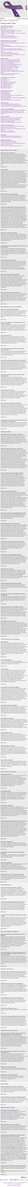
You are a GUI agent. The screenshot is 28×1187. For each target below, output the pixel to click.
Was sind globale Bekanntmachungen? (8, 83)
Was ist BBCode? (4, 78)
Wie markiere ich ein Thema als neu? (7, 74)
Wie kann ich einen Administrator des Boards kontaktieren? (11, 145)
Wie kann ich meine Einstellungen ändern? (8, 41)
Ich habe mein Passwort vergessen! (7, 35)
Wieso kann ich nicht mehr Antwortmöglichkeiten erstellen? (11, 64)
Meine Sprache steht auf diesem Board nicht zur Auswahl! (11, 48)
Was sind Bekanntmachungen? (6, 84)
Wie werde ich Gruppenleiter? (6, 96)
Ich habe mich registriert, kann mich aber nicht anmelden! (11, 30)
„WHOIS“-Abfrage (16, 1141)
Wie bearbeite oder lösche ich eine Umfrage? (9, 65)
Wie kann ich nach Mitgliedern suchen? (8, 121)
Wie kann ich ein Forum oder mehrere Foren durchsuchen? (11, 117)
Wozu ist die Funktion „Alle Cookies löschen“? (9, 37)
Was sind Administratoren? (5, 91)
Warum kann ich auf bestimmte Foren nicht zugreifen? (10, 66)
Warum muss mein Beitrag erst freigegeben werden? (10, 73)
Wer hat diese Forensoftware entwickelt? (8, 141)
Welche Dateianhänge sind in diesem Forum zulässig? (10, 136)
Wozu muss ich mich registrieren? (7, 27)
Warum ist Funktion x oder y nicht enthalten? (9, 142)
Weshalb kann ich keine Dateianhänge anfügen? (9, 67)
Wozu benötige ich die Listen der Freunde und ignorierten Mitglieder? (13, 110)
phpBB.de (13, 369)
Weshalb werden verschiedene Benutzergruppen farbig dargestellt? (13, 97)
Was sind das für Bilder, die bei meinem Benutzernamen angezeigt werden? (13, 50)
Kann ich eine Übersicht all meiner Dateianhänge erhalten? (11, 137)
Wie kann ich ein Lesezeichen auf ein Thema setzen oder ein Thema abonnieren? (13, 129)
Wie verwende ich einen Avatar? (6, 52)
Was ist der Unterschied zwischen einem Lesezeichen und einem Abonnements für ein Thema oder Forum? (12, 127)
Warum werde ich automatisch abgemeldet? (9, 36)
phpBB (10, 1183)
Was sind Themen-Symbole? (6, 87)
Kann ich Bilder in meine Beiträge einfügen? (8, 82)
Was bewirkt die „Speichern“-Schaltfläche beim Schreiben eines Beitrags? (12, 72)
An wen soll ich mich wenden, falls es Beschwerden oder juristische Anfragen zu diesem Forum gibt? (13, 144)
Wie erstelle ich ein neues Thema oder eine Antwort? (10, 59)
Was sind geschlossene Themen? (7, 86)
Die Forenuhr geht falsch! (5, 45)
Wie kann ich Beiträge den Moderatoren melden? (9, 70)
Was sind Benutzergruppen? (6, 94)
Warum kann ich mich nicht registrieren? (8, 29)
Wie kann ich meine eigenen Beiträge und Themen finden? (11, 122)
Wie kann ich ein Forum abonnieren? (7, 130)
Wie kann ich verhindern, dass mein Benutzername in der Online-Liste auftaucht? (13, 44)
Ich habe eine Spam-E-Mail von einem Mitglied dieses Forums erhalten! (13, 106)
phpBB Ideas (7, 1128)
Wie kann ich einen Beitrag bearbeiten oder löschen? (10, 60)
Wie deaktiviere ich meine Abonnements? (8, 132)
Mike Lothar (11, 1182)
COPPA (16, 211)
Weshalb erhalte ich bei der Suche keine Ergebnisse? (10, 118)
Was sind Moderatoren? (5, 93)
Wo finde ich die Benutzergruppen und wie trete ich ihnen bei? (12, 95)
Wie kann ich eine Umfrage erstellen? (7, 63)
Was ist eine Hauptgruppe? (6, 98)
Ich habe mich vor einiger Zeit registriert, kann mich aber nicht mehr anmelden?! (13, 34)
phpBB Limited (4, 369)
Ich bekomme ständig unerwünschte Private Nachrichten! (11, 105)
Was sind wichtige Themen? (6, 85)
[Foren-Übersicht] (19, 15)
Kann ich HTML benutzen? (5, 79)
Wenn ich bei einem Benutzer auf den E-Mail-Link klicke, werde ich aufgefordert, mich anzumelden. (13, 55)
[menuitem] (3, 18)
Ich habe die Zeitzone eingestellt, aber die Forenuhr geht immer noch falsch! (13, 47)
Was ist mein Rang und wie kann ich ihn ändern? (9, 53)
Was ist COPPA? (4, 28)
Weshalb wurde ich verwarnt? (6, 68)
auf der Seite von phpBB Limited (7, 1117)
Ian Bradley (24, 1182)
